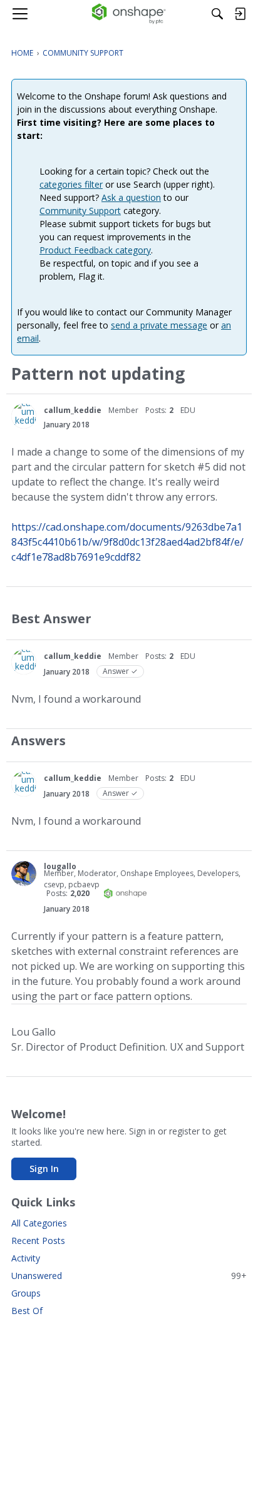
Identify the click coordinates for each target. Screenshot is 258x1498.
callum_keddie (72, 410)
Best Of (27, 1311)
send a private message (159, 325)
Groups (26, 1293)
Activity (25, 1258)
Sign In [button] (44, 1168)
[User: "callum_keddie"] (23, 416)
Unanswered (129, 1275)
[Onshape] (129, 14)
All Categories (39, 1223)
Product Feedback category (95, 250)
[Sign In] (240, 14)
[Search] (217, 14)
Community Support (80, 211)
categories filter (71, 184)
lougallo (60, 866)
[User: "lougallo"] (23, 873)
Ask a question (131, 197)
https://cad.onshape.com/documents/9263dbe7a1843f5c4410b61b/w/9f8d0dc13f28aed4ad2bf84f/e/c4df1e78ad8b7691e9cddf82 (127, 542)
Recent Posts (38, 1240)
